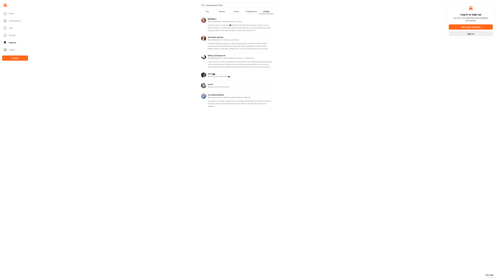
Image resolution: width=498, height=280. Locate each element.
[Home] (5, 5)
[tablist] (237, 11)
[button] (15, 13)
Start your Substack (470, 27)
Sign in (470, 33)
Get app (489, 275)
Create (15, 58)
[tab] (207, 11)
